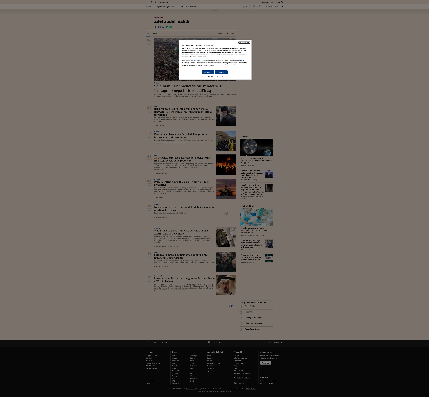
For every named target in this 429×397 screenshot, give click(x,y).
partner (240, 60)
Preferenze (207, 72)
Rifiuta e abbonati (244, 42)
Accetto (221, 72)
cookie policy (211, 54)
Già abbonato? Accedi (215, 77)
